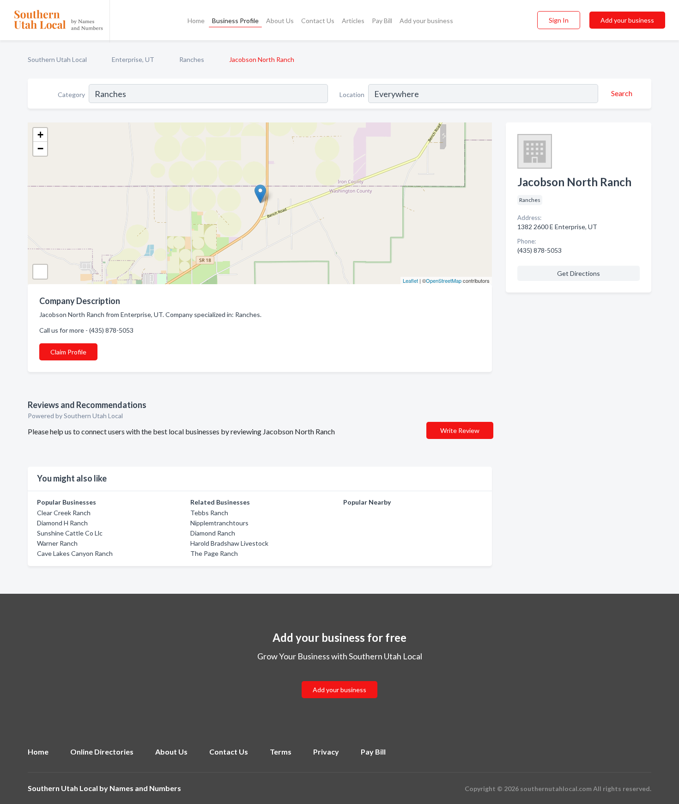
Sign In (559, 20)
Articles (353, 20)
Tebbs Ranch (209, 513)
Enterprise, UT (133, 59)
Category (71, 94)
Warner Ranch (57, 543)
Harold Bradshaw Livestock (229, 543)
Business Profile (235, 20)
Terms (280, 751)
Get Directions (578, 273)
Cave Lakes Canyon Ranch (75, 553)
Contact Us (317, 20)
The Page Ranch (214, 553)
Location (352, 94)
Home (196, 20)
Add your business (426, 20)
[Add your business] (339, 678)
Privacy (326, 751)
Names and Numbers (145, 788)
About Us (280, 20)
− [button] (40, 148)
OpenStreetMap (443, 280)
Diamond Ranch (212, 533)
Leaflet (410, 280)
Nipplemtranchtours (219, 523)
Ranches (191, 59)
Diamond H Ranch (62, 523)
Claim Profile (68, 352)
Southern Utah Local (57, 59)
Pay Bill (382, 20)
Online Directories (101, 751)
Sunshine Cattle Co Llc (70, 533)
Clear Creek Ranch (64, 513)
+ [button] (40, 134)
